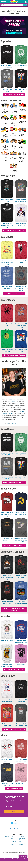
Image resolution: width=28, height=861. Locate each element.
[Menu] (2, 2)
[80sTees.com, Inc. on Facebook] (12, 823)
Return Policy (22, 843)
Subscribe (14, 811)
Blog (12, 836)
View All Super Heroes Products (14, 546)
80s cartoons (12, 401)
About (12, 838)
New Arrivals (8, 175)
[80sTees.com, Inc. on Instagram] (15, 823)
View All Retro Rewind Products (14, 483)
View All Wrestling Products (14, 670)
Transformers (5, 413)
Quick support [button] (23, 856)
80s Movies (7, 236)
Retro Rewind (8, 429)
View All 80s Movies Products (14, 294)
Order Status (22, 838)
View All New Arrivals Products (14, 231)
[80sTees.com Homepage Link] (14, 2)
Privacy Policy (13, 841)
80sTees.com (10, 399)
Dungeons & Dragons (12, 551)
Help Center (21, 836)
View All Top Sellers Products (14, 95)
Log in (3, 835)
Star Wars (21, 411)
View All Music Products (14, 789)
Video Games (8, 676)
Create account (5, 836)
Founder (7, 423)
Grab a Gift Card (14, 828)
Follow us (14, 820)
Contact (12, 840)
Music (4, 735)
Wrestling (6, 616)
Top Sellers (7, 41)
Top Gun (10, 413)
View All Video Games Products (14, 729)
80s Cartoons (8, 300)
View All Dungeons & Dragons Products (14, 609)
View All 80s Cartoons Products (14, 355)
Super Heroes (8, 488)
